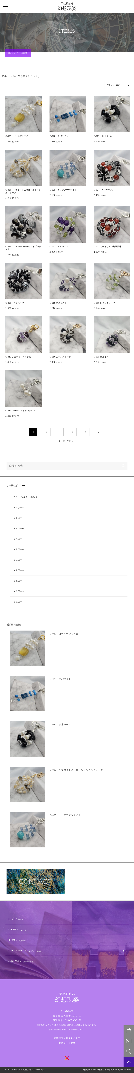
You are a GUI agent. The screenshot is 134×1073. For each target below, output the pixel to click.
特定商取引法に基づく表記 (33, 1070)
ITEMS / (17, 940)
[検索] (123, 466)
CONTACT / (20, 961)
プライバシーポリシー (12, 1070)
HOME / (16, 919)
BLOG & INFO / (25, 950)
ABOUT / (17, 929)
